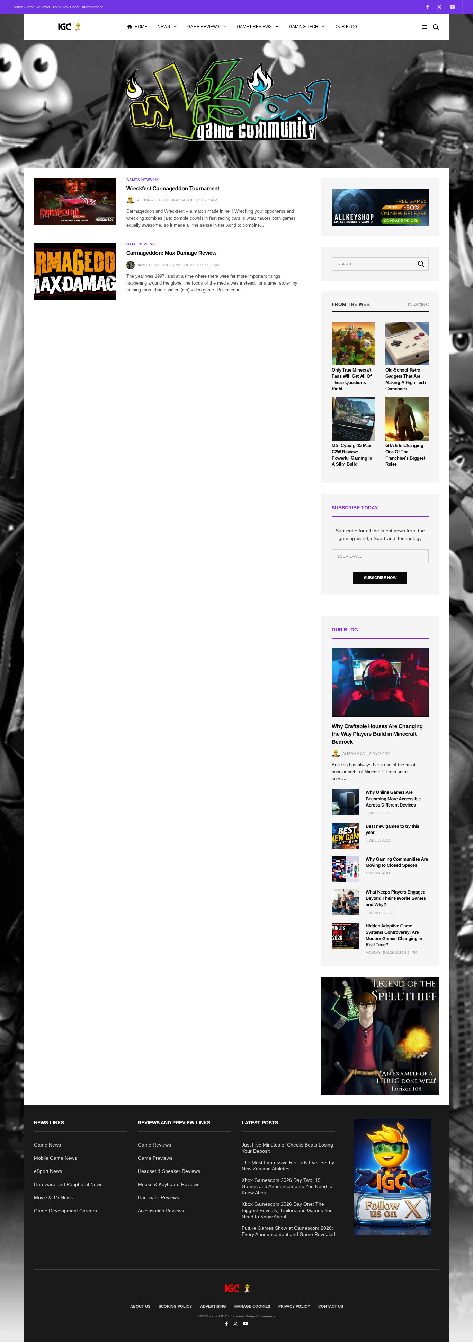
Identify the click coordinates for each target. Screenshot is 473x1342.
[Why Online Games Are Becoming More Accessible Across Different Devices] (345, 802)
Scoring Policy (175, 1306)
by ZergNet (418, 304)
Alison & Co (148, 200)
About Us (140, 1306)
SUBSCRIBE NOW (380, 578)
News (164, 26)
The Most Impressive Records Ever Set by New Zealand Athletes (288, 1165)
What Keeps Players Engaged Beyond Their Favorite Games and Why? (396, 898)
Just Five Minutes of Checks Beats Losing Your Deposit (287, 1148)
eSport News (48, 1171)
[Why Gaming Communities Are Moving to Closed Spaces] (345, 869)
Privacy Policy (294, 1306)
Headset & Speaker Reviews (169, 1171)
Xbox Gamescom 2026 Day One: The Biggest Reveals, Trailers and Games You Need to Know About (287, 1210)
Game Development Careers (65, 1210)
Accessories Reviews (161, 1210)
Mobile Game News (55, 1158)
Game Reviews (203, 26)
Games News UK (142, 180)
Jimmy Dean (148, 265)
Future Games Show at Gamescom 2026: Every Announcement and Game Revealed (288, 1231)
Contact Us (330, 1306)
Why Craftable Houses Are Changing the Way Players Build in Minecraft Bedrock (377, 734)
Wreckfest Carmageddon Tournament (173, 189)
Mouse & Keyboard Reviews (168, 1184)
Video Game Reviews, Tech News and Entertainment (58, 7)
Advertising (213, 1306)
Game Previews (254, 26)
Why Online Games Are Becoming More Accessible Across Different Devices (393, 798)
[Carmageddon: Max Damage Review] (75, 271)
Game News (47, 1145)
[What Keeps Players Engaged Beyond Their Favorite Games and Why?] (345, 902)
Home (141, 26)
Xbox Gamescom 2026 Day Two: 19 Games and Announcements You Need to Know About (287, 1186)
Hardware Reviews (158, 1197)
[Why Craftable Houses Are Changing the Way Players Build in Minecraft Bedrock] (380, 682)
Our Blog (346, 26)
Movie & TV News (53, 1197)
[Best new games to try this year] (345, 836)
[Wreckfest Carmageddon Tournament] (75, 201)
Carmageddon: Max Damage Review (171, 253)
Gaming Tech (303, 26)
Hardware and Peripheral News (68, 1184)
